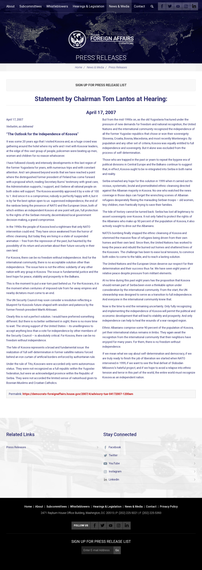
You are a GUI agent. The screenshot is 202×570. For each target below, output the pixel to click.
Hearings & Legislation (88, 6)
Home (78, 67)
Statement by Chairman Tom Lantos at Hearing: (101, 99)
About (10, 6)
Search (152, 6)
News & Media (119, 6)
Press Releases (101, 58)
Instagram (186, 6)
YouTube (178, 6)
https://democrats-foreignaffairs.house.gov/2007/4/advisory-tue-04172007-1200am (78, 394)
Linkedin (194, 6)
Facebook (162, 6)
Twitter (170, 6)
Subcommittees (30, 6)
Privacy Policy (169, 506)
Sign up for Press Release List (101, 85)
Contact (139, 6)
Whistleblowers (57, 6)
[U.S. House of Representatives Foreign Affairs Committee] (101, 39)
